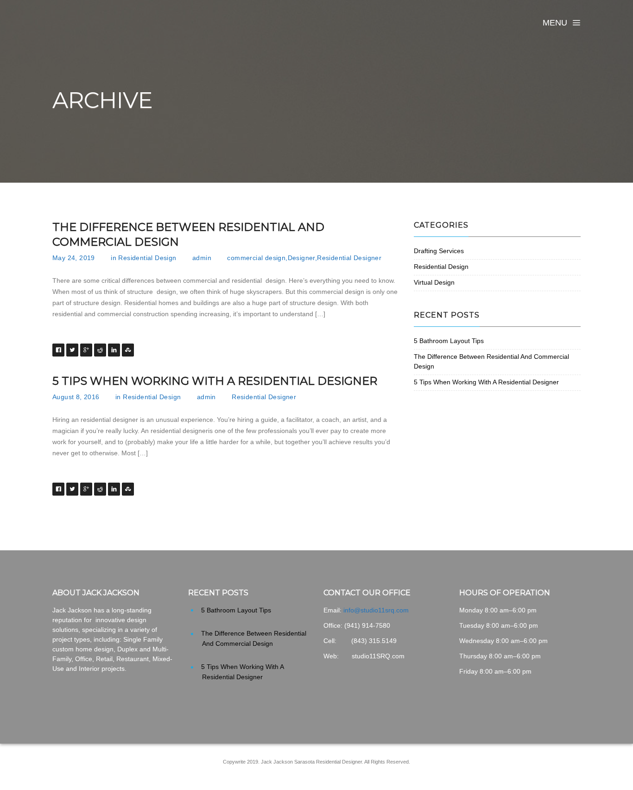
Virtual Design (434, 282)
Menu (555, 22)
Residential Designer (349, 257)
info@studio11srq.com (376, 610)
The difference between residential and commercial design (188, 234)
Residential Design (147, 257)
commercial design (256, 257)
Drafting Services (439, 251)
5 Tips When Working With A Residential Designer (214, 381)
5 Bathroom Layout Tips (449, 340)
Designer (301, 257)
